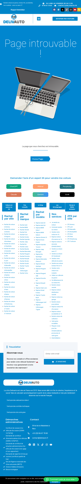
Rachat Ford (23, 234)
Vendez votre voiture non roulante (56, 270)
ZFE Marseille (71, 229)
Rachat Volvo (24, 273)
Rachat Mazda (24, 249)
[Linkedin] (58, 9)
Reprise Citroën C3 (41, 237)
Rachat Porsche (25, 256)
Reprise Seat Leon (41, 288)
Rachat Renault (24, 258)
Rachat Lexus (24, 246)
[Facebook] (54, 9)
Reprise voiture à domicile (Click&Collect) (57, 244)
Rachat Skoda (24, 261)
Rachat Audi (23, 225)
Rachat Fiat (23, 232)
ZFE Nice (70, 234)
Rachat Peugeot (25, 254)
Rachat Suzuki (24, 263)
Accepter (55, 482)
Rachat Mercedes (25, 251)
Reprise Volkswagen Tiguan (39, 307)
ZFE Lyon (70, 227)
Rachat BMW (24, 227)
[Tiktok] (67, 9)
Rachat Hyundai (25, 239)
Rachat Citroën (24, 230)
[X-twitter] (62, 9)
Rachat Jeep (24, 242)
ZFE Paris (70, 236)
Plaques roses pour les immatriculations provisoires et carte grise (57, 330)
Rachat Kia (23, 244)
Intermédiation (56, 338)
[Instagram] (71, 9)
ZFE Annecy (70, 224)
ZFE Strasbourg (72, 239)
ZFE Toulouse (71, 241)
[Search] (79, 9)
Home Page (37, 159)
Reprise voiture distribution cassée (56, 292)
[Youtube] (75, 9)
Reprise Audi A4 (40, 225)
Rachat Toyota (24, 266)
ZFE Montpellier (72, 232)
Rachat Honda (24, 237)
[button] (38, 18)
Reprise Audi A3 (40, 223)
